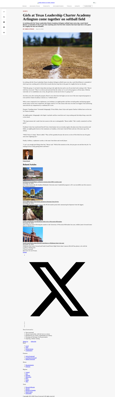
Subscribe (87, 6)
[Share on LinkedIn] (4, 22)
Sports (25, 11)
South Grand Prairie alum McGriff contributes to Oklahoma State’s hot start (43, 243)
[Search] (94, 2)
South (27, 380)
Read (24, 6)
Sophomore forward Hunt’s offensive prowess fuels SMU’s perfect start (42, 181)
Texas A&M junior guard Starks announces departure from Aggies (41, 201)
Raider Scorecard (30, 359)
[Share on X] (4, 16)
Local (27, 346)
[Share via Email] (4, 27)
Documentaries (58, 6)
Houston (28, 375)
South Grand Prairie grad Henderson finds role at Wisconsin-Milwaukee (42, 221)
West (27, 381)
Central (28, 372)
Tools (69, 6)
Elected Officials (30, 387)
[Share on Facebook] (4, 11)
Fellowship (29, 393)
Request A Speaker (31, 390)
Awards (28, 388)
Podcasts (46, 6)
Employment (29, 392)
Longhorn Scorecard (31, 357)
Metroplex (28, 377)
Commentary (29, 350)
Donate (77, 6)
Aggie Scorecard (30, 356)
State (27, 347)
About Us (25, 341)
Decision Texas (35, 6)
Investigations (29, 349)
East (27, 374)
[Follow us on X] (59, 322)
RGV (27, 378)
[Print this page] (4, 32)
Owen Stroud (29, 29)
